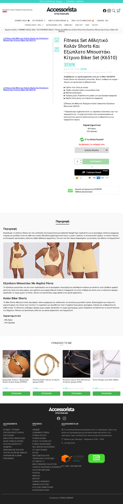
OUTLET (95, 25)
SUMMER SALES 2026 (26, 30)
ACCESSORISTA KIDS (40, 490)
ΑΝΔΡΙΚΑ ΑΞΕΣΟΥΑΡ (40, 484)
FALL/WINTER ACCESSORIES (43, 447)
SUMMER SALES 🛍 (22, 21)
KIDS (87, 25)
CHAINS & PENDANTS (41, 482)
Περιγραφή (62, 221)
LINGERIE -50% (102, 21)
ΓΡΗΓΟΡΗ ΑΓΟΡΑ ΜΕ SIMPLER (15, 453)
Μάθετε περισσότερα (83, 192)
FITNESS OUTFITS (39, 435)
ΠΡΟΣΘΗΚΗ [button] (16, 393)
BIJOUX (35, 453)
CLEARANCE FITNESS (40, 433)
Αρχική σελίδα (11, 30)
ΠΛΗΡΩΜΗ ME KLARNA (12, 456)
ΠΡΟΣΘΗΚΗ (95, 162)
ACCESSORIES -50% (54, 25)
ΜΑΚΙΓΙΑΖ (68, 25)
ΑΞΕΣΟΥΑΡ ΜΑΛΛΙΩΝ (41, 470)
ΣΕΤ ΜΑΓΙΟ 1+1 (38, 461)
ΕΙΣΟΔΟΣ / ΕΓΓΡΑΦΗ (11, 430)
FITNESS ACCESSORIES (41, 444)
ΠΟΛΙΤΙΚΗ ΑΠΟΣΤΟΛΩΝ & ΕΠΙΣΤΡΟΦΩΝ (13, 434)
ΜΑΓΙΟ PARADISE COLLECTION (44, 464)
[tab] (62, 221)
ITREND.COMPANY (66, 498)
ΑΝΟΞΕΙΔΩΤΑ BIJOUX (40, 456)
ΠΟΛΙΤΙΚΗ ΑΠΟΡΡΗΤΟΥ (12, 444)
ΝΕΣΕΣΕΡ (36, 479)
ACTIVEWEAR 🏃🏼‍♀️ (39, 21)
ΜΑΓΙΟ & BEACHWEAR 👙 (59, 21)
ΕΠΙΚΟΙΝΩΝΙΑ (8, 458)
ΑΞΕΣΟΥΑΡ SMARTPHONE (42, 487)
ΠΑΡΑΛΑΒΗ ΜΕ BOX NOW (13, 450)
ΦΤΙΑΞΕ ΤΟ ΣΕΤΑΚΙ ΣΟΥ (41, 441)
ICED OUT (79, 25)
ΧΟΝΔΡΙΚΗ (7, 447)
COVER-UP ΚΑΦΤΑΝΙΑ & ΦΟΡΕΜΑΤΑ (46, 467)
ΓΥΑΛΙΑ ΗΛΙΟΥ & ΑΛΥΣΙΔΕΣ (43, 458)
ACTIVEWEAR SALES (45, 30)
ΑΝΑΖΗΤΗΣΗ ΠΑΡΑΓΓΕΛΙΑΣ (14, 438)
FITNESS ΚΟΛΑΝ (39, 438)
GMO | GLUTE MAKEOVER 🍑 (82, 21)
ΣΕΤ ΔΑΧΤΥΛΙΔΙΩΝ (39, 450)
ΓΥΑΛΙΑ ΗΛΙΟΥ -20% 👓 (34, 25)
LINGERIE (36, 430)
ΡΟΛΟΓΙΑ (36, 473)
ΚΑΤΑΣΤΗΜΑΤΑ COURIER (13, 441)
